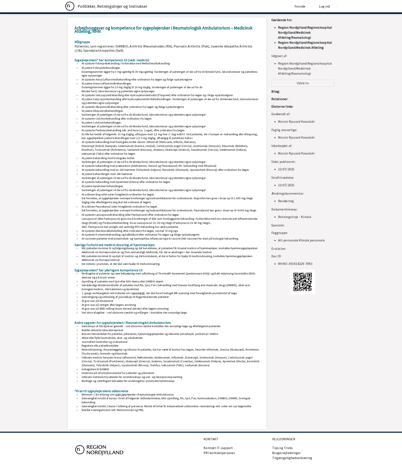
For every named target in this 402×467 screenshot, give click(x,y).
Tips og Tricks (282, 448)
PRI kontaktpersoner (219, 453)
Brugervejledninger (286, 453)
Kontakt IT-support (218, 448)
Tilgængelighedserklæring (292, 458)
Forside (300, 6)
